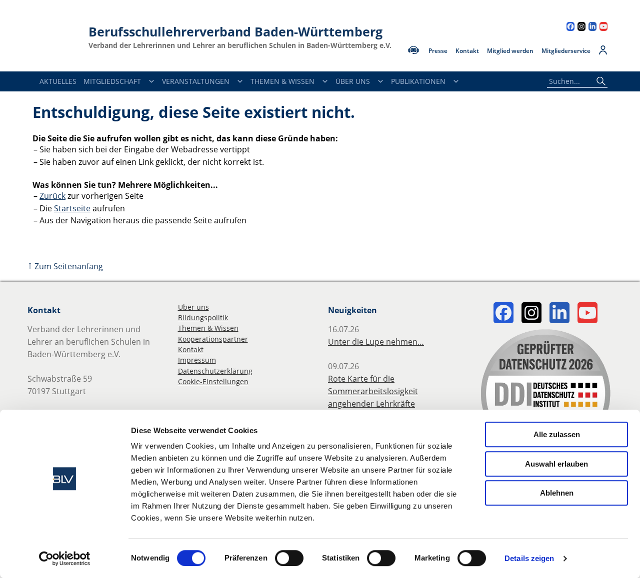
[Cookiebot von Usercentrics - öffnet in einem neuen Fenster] (64, 558)
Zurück (53, 195)
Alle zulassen (557, 434)
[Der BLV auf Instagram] (582, 27)
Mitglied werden (510, 51)
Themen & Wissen (282, 81)
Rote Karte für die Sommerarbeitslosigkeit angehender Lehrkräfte (373, 391)
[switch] (289, 558)
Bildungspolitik (203, 317)
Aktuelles (58, 81)
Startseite (72, 208)
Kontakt (467, 51)
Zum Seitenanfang (65, 266)
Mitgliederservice (566, 51)
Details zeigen (529, 558)
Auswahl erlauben (556, 464)
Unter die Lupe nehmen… (376, 341)
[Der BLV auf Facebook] (570, 27)
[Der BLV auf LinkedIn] (592, 27)
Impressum (197, 360)
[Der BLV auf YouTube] (604, 27)
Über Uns (353, 81)
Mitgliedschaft (112, 81)
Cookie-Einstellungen (213, 381)
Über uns (193, 307)
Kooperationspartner (213, 339)
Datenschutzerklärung (215, 371)
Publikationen (418, 81)
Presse (438, 51)
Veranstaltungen (196, 81)
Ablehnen (557, 493)
